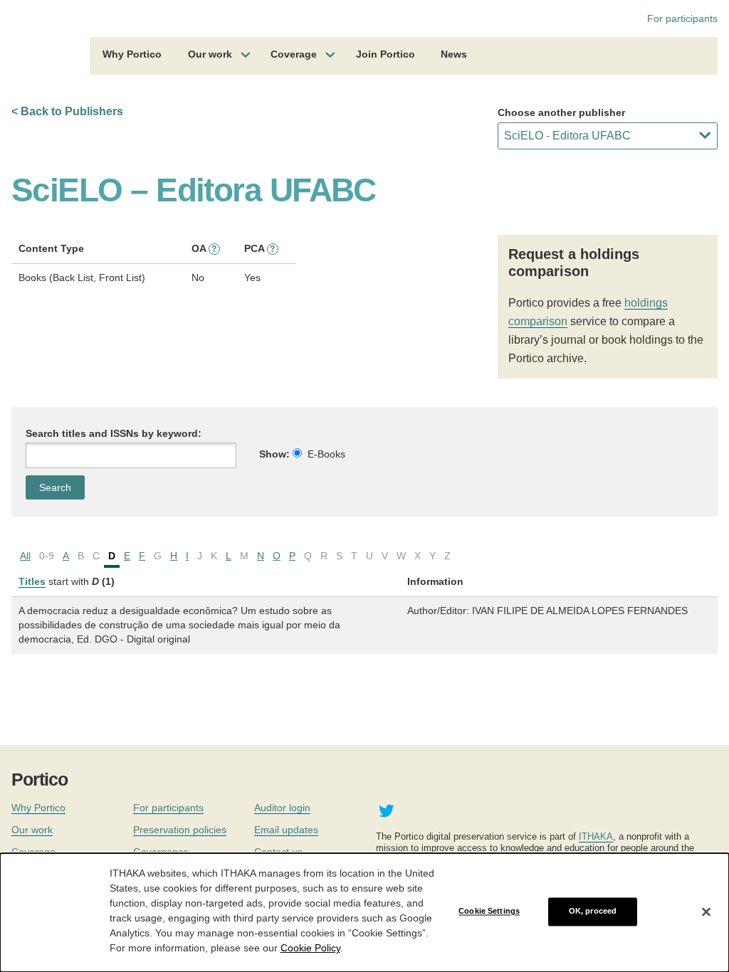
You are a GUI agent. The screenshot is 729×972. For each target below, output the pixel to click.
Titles (32, 581)
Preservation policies (179, 829)
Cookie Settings (489, 911)
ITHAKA (596, 836)
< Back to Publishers (67, 111)
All (25, 555)
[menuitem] (132, 56)
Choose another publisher (561, 112)
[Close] (706, 911)
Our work (210, 54)
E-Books (326, 454)
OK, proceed (593, 911)
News (454, 54)
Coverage (294, 54)
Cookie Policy (310, 947)
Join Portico (385, 54)
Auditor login (282, 807)
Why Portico (132, 54)
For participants (682, 18)
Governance (161, 851)
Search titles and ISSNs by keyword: (113, 433)
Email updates (286, 829)
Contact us (278, 851)
